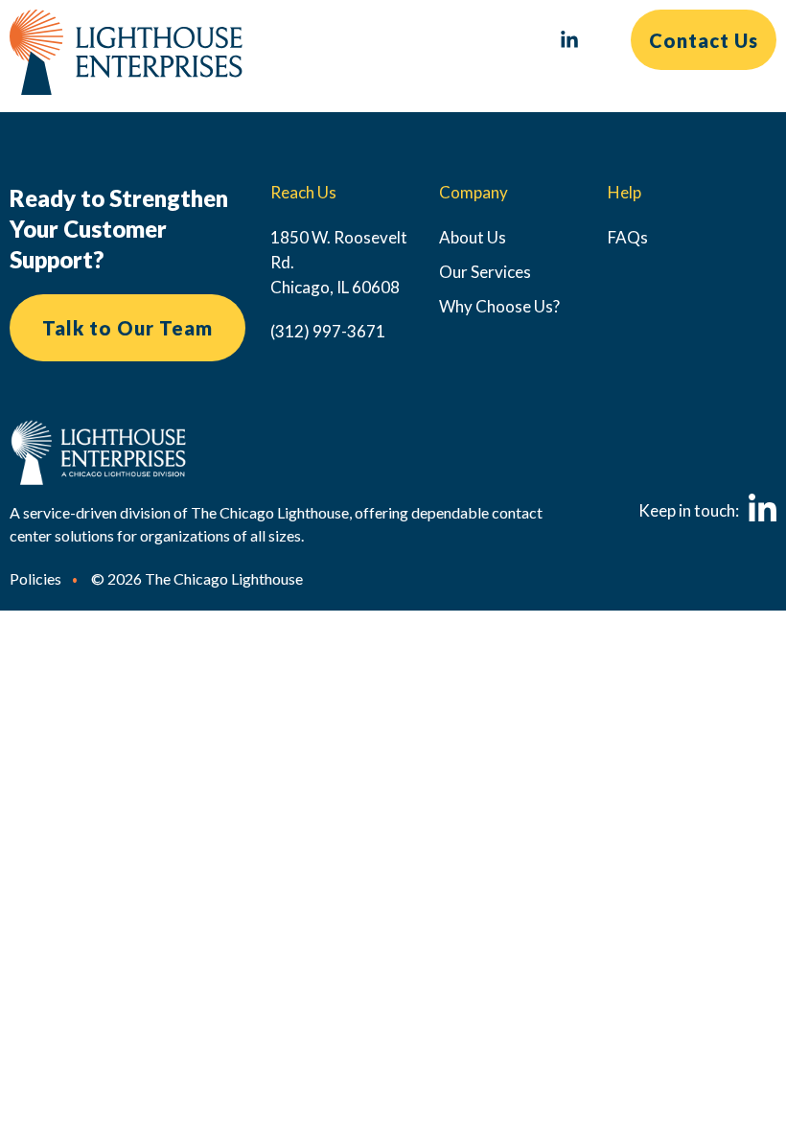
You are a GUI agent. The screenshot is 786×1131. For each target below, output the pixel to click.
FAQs (628, 237)
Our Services (485, 272)
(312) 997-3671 (327, 331)
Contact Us (703, 40)
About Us (472, 237)
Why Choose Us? (499, 306)
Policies (35, 578)
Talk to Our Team (127, 327)
